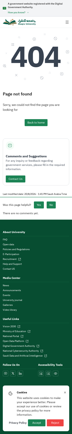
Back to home (36, 123)
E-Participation (11, 254)
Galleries (8, 305)
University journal (12, 300)
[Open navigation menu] (67, 22)
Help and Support (12, 264)
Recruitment (10, 259)
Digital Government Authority (19, 346)
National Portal (11, 336)
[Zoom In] (41, 373)
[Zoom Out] (48, 373)
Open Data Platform (13, 341)
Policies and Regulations (16, 249)
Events (6, 295)
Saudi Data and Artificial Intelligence (23, 356)
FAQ (5, 239)
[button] (38, 12)
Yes (39, 205)
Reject (55, 423)
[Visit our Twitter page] (13, 373)
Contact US (9, 269)
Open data (8, 244)
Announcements (12, 290)
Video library (10, 310)
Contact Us (16, 179)
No (51, 205)
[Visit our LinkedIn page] (20, 373)
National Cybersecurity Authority (21, 351)
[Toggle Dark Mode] (55, 373)
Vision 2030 (9, 326)
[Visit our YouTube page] (5, 373)
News (6, 285)
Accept (36, 423)
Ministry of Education (14, 331)
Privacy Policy (18, 423)
